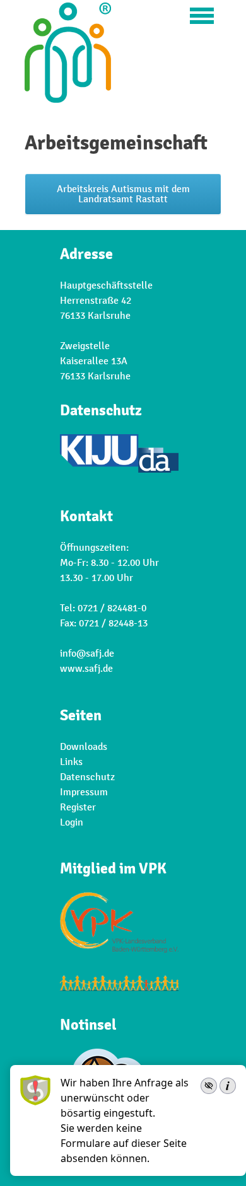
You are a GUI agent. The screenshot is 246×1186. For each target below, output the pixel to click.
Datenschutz (87, 777)
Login (71, 822)
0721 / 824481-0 (112, 608)
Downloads (83, 746)
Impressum (84, 792)
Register (78, 807)
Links (71, 762)
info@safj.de (87, 653)
